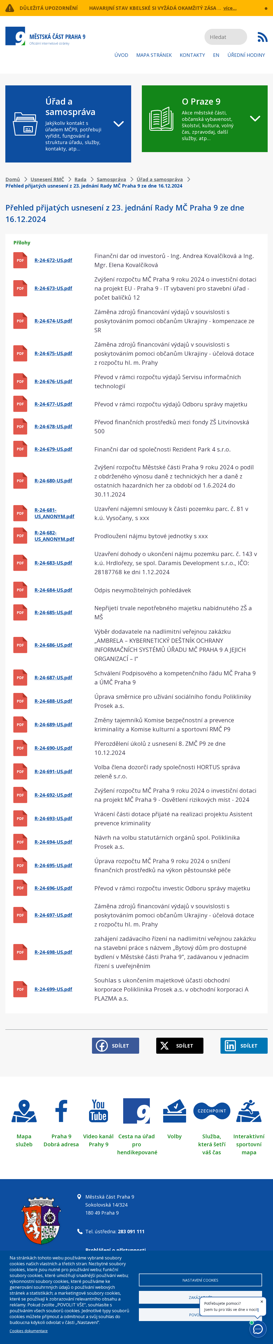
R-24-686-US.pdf (53, 645)
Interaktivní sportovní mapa (248, 1144)
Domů (12, 179)
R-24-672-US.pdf (53, 260)
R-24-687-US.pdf (53, 677)
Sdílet (120, 1045)
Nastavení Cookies (200, 1280)
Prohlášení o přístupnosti (115, 1250)
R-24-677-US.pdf (53, 404)
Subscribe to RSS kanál (263, 37)
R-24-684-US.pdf (53, 590)
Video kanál (98, 1136)
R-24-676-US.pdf (53, 381)
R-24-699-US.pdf (53, 989)
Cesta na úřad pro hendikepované (137, 1144)
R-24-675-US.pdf (53, 353)
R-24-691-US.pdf (53, 771)
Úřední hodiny (246, 55)
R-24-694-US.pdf (53, 842)
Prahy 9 (98, 1144)
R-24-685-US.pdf (53, 612)
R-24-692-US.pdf (53, 795)
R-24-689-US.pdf (53, 724)
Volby (174, 1136)
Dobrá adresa (61, 1144)
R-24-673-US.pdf (53, 288)
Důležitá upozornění (48, 8)
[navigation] (68, 123)
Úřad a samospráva (159, 179)
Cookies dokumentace (29, 1330)
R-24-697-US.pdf (53, 915)
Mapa (24, 1136)
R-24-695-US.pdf (53, 865)
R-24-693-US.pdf (53, 818)
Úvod (121, 55)
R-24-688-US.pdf (53, 701)
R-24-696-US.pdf (53, 888)
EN (216, 55)
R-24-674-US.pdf (53, 321)
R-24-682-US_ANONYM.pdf (54, 535)
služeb (24, 1144)
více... (230, 8)
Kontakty (192, 55)
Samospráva (111, 179)
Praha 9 (61, 1136)
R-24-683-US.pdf (53, 563)
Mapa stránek (154, 55)
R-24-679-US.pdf (53, 449)
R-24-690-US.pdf (53, 748)
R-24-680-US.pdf (53, 480)
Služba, (211, 1136)
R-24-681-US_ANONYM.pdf (54, 513)
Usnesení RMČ (47, 179)
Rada (80, 179)
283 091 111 (131, 1231)
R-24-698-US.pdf (53, 952)
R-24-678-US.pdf (53, 426)
